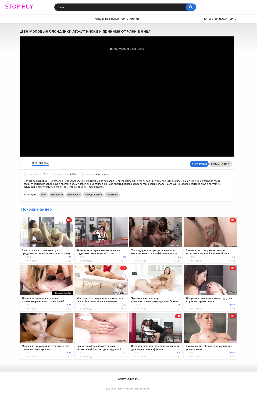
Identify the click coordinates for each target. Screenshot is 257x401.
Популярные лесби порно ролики (116, 18)
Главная (24, 18)
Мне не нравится (28, 164)
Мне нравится (24, 164)
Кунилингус (57, 195)
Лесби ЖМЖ (73, 195)
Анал (43, 195)
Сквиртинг (112, 195)
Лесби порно (123, 389)
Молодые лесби (93, 195)
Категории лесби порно (220, 18)
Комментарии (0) (220, 164)
